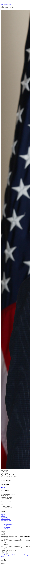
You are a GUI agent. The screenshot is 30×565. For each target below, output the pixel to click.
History (6, 528)
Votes (5, 525)
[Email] (4, 487)
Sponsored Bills (8, 524)
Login (9, 4)
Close (2, 563)
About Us (3, 555)
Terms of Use (20, 555)
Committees (7, 527)
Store (10, 555)
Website (3, 514)
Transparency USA (6, 520)
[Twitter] (1, 487)
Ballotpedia (4, 517)
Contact (14, 555)
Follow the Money (5, 519)
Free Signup (4, 4)
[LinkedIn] (3, 487)
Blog (7, 555)
